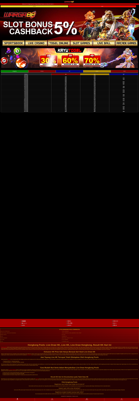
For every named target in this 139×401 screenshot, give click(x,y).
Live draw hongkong (12, 369)
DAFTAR (34, 6)
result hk (37, 378)
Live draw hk (29, 354)
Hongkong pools (4, 347)
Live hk (9, 359)
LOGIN (102, 6)
